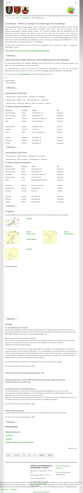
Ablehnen (14, 489)
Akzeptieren (5, 489)
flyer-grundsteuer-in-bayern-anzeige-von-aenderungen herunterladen (27, 50)
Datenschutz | (38, 492)
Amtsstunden (26, 18)
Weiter (42, 455)
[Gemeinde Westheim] (23, 10)
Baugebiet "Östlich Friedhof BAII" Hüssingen (20, 442)
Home (18, 18)
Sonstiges (9, 439)
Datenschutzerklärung (13, 432)
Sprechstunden (26, 74)
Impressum (9, 435)
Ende (50, 455)
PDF (33, 366)
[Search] (75, 2)
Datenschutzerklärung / (63, 466)
